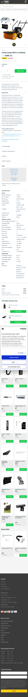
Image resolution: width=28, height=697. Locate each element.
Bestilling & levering (5, 625)
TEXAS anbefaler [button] (6, 161)
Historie (2, 630)
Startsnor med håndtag (20, 548)
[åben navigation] (2, 2)
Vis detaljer (21, 352)
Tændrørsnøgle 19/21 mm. (20, 406)
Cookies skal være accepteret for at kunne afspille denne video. (14, 175)
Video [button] (3, 166)
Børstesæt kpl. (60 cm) (7, 548)
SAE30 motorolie (19, 378)
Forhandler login (4, 642)
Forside (2, 9)
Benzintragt (4, 378)
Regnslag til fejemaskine (4, 462)
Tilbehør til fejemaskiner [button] (8, 151)
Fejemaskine (8, 9)
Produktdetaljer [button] (6, 146)
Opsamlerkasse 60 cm (20, 489)
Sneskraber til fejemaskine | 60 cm (11, 136)
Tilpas (13, 362)
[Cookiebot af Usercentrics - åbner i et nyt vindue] (20, 329)
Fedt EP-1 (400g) (6, 434)
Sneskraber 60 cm (6, 489)
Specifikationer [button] (6, 190)
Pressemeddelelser (5, 632)
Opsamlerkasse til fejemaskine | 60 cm (12, 134)
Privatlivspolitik (4, 628)
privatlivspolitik (4, 687)
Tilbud (2, 637)
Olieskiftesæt (18, 434)
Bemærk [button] (4, 156)
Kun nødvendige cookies (14, 366)
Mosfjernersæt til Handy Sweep (6, 517)
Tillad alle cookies (14, 357)
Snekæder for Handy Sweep (20, 462)
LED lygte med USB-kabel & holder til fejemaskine (10, 140)
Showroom (3, 635)
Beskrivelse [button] (5, 92)
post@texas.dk (4, 604)
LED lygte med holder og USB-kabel (20, 517)
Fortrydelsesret (4, 623)
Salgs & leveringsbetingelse (7, 621)
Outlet (2, 639)
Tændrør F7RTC (5, 406)
